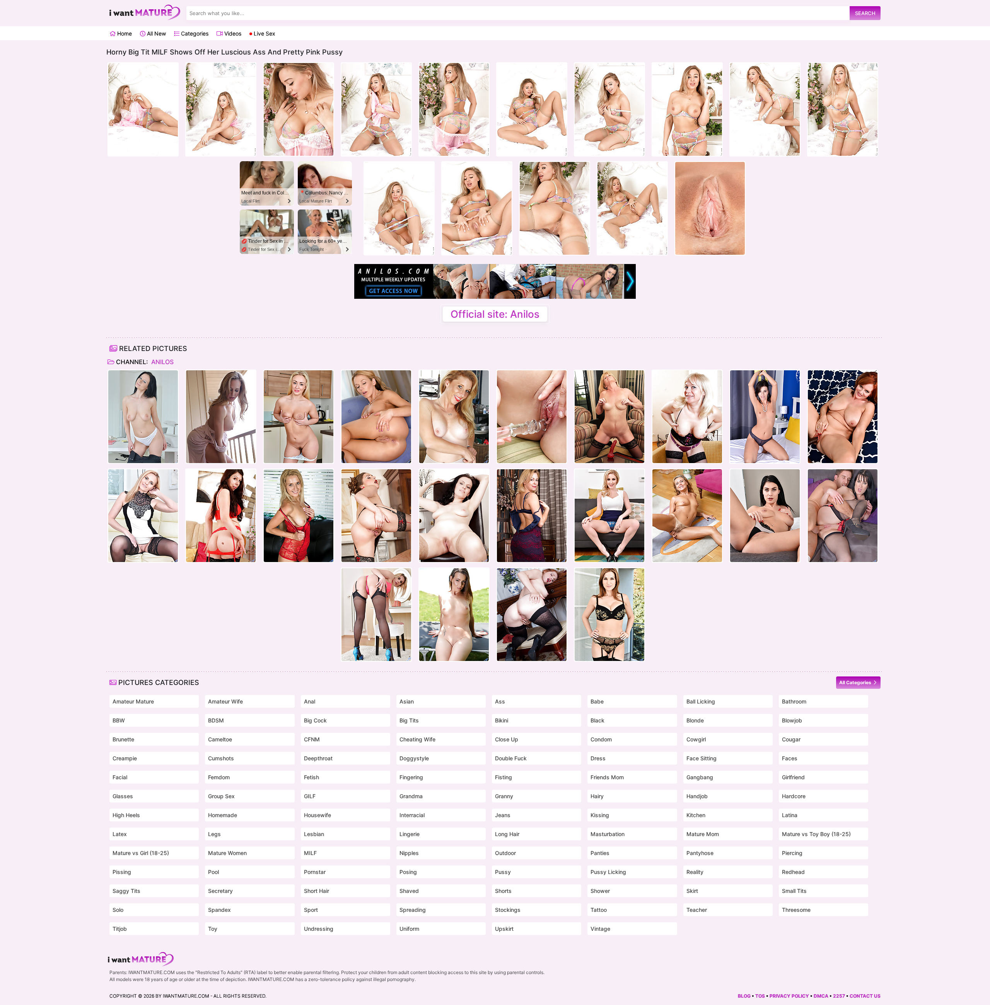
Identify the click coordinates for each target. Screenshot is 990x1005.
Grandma (411, 796)
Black (597, 720)
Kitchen (695, 815)
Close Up (506, 739)
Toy (212, 928)
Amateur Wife (225, 701)
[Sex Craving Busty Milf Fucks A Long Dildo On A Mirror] (609, 416)
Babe (597, 701)
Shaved (409, 890)
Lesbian (314, 834)
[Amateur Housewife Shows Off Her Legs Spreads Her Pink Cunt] (454, 515)
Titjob (120, 928)
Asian (406, 701)
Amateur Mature (133, 701)
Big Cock (315, 720)
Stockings (508, 909)
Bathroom (794, 701)
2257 (839, 996)
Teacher (696, 909)
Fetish (311, 777)
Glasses (123, 796)
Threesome (796, 909)
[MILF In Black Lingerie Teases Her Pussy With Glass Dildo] (609, 614)
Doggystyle (414, 758)
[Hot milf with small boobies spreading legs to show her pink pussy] (765, 416)
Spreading (412, 909)
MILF (310, 853)
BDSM (216, 720)
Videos (232, 33)
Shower (600, 890)
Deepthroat (318, 758)
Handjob (697, 796)
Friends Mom (607, 777)
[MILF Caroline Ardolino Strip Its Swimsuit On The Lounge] (454, 614)
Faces (789, 758)
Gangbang (699, 777)
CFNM (312, 739)
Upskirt (504, 928)
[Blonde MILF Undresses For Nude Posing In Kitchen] (298, 416)
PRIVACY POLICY (789, 996)
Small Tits (794, 890)
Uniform (409, 928)
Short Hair (316, 890)
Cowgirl (696, 739)
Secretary (220, 890)
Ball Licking (700, 701)
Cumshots (221, 758)
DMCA (821, 996)
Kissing (600, 815)
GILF (310, 796)
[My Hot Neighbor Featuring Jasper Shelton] (454, 416)
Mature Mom (702, 834)
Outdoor (505, 853)
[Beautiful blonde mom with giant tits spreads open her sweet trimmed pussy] (221, 416)
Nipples (409, 853)
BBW (119, 720)
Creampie (125, 758)
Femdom (219, 777)
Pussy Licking (608, 872)
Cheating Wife (417, 739)
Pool (213, 872)
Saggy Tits (126, 890)
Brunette (123, 739)
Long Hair (507, 834)
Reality (694, 872)
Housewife (317, 815)
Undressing (318, 928)
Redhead (793, 872)
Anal (309, 701)
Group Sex (221, 796)
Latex (120, 834)
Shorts (503, 890)
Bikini (501, 720)
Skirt (692, 890)
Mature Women (227, 853)
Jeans (502, 815)
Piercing (792, 853)
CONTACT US (865, 996)
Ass (500, 701)
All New (155, 33)
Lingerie (409, 834)
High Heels (126, 815)
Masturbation (608, 834)
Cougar (791, 739)
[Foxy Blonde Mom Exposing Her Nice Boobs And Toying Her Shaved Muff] (609, 515)
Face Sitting (701, 758)
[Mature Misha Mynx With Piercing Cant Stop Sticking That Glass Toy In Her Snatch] (298, 515)
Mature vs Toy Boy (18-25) (816, 834)
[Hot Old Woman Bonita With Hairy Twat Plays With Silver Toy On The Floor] (687, 515)
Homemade (222, 815)
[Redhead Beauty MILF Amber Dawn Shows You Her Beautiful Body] (532, 614)
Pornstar (315, 872)
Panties (600, 853)
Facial (120, 777)
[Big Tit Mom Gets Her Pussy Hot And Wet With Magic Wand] (376, 614)
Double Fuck (511, 758)
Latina (789, 815)
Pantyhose (699, 853)
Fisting (503, 777)
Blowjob (792, 720)
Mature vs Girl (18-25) (141, 853)
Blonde (695, 720)
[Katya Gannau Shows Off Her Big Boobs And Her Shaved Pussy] (687, 416)
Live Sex (263, 33)
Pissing (122, 872)
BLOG (744, 996)
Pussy (503, 872)
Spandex (219, 909)
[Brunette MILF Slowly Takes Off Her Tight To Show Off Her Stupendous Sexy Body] (765, 515)
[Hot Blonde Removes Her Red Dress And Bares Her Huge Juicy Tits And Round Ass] (376, 416)
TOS (760, 996)
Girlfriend (793, 777)
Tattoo (599, 909)
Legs (214, 834)
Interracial (412, 815)
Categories (193, 33)
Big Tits (409, 720)
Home (124, 33)
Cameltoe (220, 739)
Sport (311, 909)
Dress (598, 758)
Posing (408, 872)
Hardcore (794, 796)
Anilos (162, 362)
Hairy (597, 796)
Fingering (411, 777)
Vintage (600, 928)
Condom (601, 739)
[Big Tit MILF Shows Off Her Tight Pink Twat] (376, 515)
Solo (118, 909)
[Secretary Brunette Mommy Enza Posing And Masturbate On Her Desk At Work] (143, 416)
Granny (504, 796)
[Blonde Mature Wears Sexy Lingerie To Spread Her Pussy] (532, 515)
